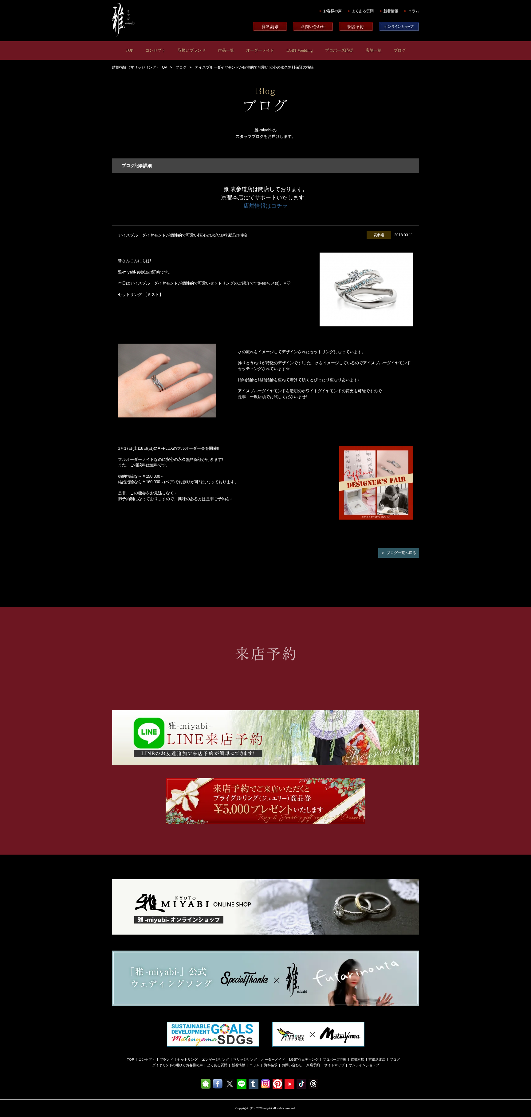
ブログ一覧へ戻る (401, 553)
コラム (413, 11)
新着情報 (391, 11)
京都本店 (357, 1059)
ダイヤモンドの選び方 (169, 1065)
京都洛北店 (376, 1059)
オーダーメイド (260, 50)
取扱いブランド (192, 50)
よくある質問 (363, 11)
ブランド (166, 1059)
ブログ (400, 50)
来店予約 (313, 1065)
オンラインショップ (364, 1065)
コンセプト (155, 50)
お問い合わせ (292, 1065)
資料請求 (270, 1065)
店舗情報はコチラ (265, 206)
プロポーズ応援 (339, 50)
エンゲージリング (215, 1059)
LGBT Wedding (299, 50)
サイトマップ (334, 1065)
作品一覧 (226, 50)
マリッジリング (245, 1059)
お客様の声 (332, 11)
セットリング (187, 1059)
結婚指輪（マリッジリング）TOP (139, 67)
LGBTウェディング (303, 1059)
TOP (129, 50)
